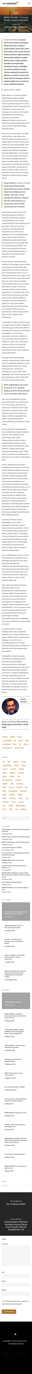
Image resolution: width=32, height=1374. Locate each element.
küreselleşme (7, 744)
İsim (3, 1272)
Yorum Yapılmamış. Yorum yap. (16, 27)
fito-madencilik (7, 780)
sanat (4, 798)
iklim (15, 744)
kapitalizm (19, 784)
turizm (13, 802)
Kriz (26, 787)
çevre (4, 809)
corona (5, 769)
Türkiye (21, 802)
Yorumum (5, 1244)
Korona (11, 787)
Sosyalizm (13, 798)
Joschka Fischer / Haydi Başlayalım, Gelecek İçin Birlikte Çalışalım (15, 854)
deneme (21, 769)
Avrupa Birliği (7, 740)
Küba (4, 791)
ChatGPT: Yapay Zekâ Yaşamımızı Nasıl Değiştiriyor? (14, 866)
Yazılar (16, 13)
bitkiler (16, 765)
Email (4, 1281)
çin (20, 744)
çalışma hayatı (20, 805)
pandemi (12, 794)
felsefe (12, 776)
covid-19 (13, 769)
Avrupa (20, 740)
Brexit (24, 765)
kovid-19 (19, 787)
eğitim (5, 776)
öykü (10, 809)
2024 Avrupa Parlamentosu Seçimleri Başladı (16, 837)
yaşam (11, 805)
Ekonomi (21, 773)
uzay (4, 805)
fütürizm (18, 780)
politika (12, 737)
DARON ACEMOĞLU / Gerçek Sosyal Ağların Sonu (15, 888)
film (18, 776)
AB (15, 740)
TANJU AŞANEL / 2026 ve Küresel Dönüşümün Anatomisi (16, 830)
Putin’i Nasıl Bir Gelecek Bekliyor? (12, 882)
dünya (20, 737)
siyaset (26, 744)
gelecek (5, 737)
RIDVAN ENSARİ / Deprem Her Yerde (13, 860)
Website (4, 1290)
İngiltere (23, 809)
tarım (20, 798)
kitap (4, 787)
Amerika (15, 762)
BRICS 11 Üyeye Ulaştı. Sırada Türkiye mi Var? (16, 842)
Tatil (27, 798)
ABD (27, 740)
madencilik (23, 791)
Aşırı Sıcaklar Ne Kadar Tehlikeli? (12, 847)
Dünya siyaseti (7, 748)
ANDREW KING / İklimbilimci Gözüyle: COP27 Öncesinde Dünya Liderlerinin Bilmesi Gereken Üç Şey (16, 875)
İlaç (16, 809)
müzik (4, 794)
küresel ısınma (19, 748)
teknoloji (5, 802)
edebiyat (12, 773)
